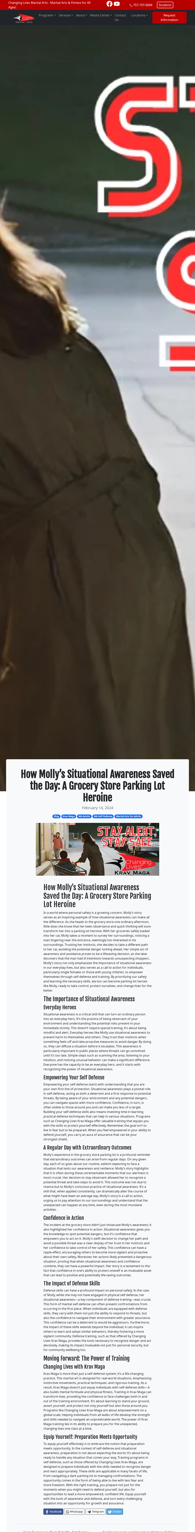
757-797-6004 (142, 5)
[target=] (109, 3)
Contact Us (120, 17)
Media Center (99, 15)
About (80, 15)
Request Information (169, 17)
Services (65, 15)
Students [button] (165, 5)
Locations (138, 15)
